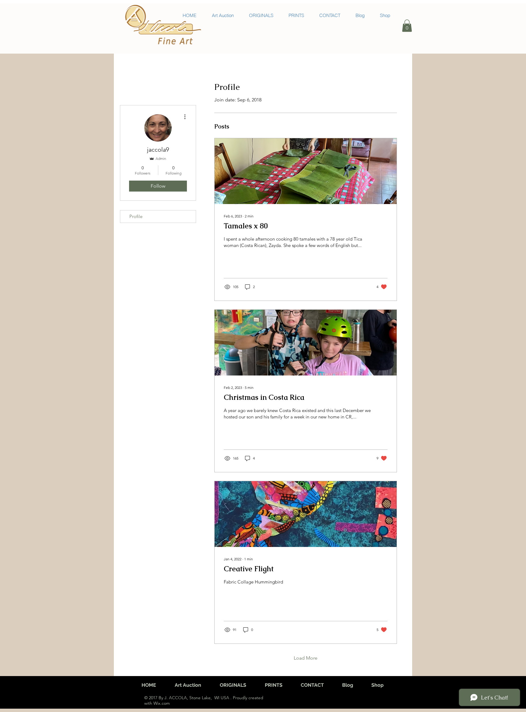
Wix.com (161, 703)
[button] (407, 25)
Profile (135, 216)
